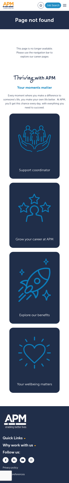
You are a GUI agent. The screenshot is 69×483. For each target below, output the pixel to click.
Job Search (53, 5)
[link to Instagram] (31, 460)
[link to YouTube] (23, 460)
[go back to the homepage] (8, 5)
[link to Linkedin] (14, 460)
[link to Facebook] (6, 460)
